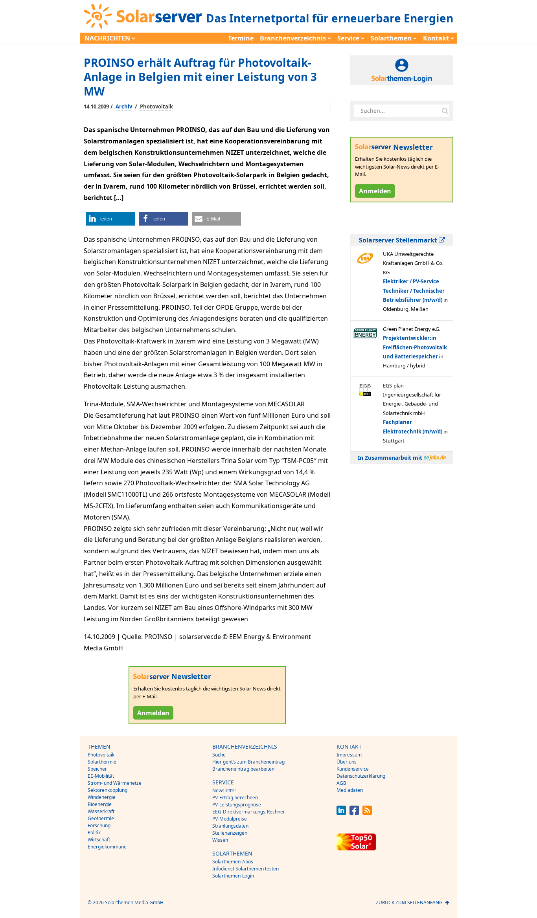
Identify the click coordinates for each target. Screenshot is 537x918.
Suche (219, 754)
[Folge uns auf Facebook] (354, 813)
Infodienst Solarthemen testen (245, 868)
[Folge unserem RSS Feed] (367, 813)
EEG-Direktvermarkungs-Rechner (248, 811)
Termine (241, 38)
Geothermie (101, 818)
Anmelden (153, 713)
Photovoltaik (156, 106)
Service (348, 38)
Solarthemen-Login (233, 875)
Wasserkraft (101, 811)
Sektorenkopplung (107, 790)
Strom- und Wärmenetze (115, 783)
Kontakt (436, 38)
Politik (94, 832)
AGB (341, 783)
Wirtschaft (99, 839)
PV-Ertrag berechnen (235, 797)
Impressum (349, 754)
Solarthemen (391, 38)
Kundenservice (353, 769)
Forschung (99, 825)
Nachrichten (107, 38)
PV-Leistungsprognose (236, 804)
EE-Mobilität (101, 776)
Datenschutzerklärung (361, 776)
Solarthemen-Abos (232, 861)
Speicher (97, 769)
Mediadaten (350, 790)
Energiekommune (107, 846)
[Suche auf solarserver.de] (445, 111)
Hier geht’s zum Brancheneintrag (248, 761)
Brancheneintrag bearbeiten (243, 769)
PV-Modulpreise (229, 818)
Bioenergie (100, 804)
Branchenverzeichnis (293, 38)
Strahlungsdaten (230, 826)
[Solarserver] (143, 16)
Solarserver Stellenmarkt (399, 240)
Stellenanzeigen (229, 833)
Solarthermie (102, 761)
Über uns (347, 761)
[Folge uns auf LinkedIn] (341, 813)
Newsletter (224, 790)
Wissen (220, 840)
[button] (110, 219)
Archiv (124, 106)
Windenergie (102, 797)
